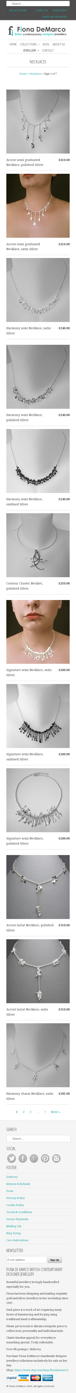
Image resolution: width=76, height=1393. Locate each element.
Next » (55, 1112)
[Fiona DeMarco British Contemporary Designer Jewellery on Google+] (34, 1162)
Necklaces (38, 62)
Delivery (12, 1176)
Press (9, 1191)
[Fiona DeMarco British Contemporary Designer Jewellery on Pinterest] (45, 1162)
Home (13, 44)
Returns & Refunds (18, 1184)
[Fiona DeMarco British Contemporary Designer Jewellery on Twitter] (12, 1162)
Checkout (60, 10)
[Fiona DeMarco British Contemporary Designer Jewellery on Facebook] (23, 1162)
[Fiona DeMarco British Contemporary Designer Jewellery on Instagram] (56, 1162)
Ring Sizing (13, 1233)
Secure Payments (17, 1219)
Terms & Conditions (19, 1212)
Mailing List (13, 1226)
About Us (59, 44)
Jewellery (31, 50)
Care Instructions (17, 1240)
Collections (29, 44)
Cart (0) (42, 10)
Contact (48, 50)
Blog (46, 44)
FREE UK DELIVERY (54, 17)
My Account (18, 10)
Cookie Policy (15, 1205)
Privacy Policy (15, 1198)
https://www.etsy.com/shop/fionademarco (41, 1370)
